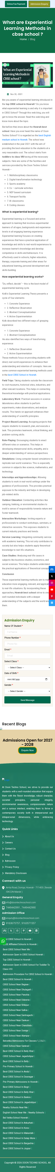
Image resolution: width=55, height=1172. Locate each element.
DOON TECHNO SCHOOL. (35, 1162)
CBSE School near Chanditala (17, 1025)
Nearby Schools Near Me (15, 1107)
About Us (9, 836)
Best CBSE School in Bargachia (18, 1143)
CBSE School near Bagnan (16, 984)
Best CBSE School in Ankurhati (18, 1122)
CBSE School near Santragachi (18, 1015)
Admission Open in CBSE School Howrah (23, 954)
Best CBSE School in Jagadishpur (19, 1102)
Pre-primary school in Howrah (18, 1066)
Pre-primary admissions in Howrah (20, 1081)
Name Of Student (13, 626)
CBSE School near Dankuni (16, 1020)
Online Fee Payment (16, 4)
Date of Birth (11, 673)
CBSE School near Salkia (15, 1010)
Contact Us (10, 848)
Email (7, 649)
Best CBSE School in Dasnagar (18, 1076)
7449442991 (13, 907)
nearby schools (36, 1112)
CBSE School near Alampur (16, 1035)
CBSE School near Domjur (15, 1030)
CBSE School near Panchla (16, 994)
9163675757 (13, 923)
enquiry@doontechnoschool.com (22, 918)
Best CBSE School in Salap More (19, 1138)
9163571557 (29, 923)
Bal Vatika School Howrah (15, 1117)
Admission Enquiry (39, 4)
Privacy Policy (12, 867)
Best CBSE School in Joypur (17, 1148)
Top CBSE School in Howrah (16, 959)
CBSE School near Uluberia (16, 999)
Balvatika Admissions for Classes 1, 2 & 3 (24, 1040)
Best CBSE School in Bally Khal (18, 1051)
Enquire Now (27, 750)
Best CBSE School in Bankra (16, 1097)
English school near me (14, 1112)
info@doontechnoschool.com (21, 902)
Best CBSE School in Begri (16, 1087)
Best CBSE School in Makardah (18, 1133)
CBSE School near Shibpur (16, 1005)
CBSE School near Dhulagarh (17, 989)
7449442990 (29, 907)
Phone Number (12, 637)
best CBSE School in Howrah (22, 374)
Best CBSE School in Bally (16, 1061)
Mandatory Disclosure (16, 873)
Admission (10, 861)
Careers (9, 842)
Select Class (11, 661)
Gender (8, 685)
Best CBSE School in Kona (16, 1128)
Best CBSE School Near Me (16, 949)
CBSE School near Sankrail (16, 1046)
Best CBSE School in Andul (16, 1071)
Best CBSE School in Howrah (17, 939)
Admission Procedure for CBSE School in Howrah (27, 974)
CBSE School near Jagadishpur (18, 1056)
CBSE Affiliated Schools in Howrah (20, 944)
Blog (7, 854)
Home (23, 39)
